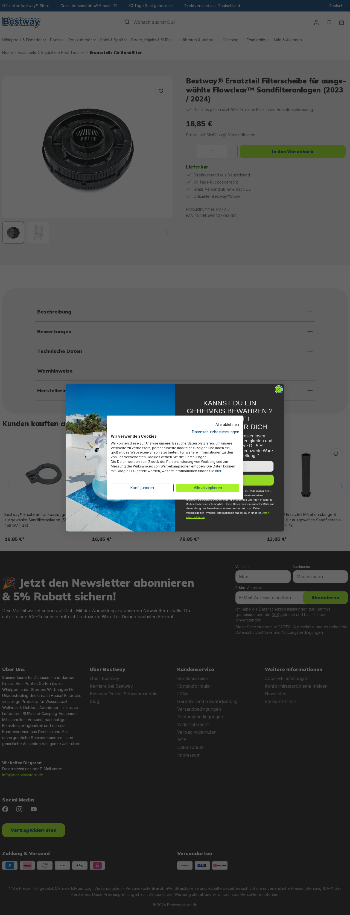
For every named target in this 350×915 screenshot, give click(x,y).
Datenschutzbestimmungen (215, 432)
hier (218, 471)
